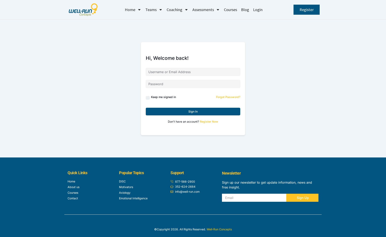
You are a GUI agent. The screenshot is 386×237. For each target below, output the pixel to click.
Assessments (203, 9)
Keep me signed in (163, 97)
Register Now (209, 121)
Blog (245, 9)
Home (130, 9)
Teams (151, 9)
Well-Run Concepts (219, 229)
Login (258, 9)
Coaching (174, 9)
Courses (230, 9)
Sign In (193, 111)
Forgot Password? (228, 97)
